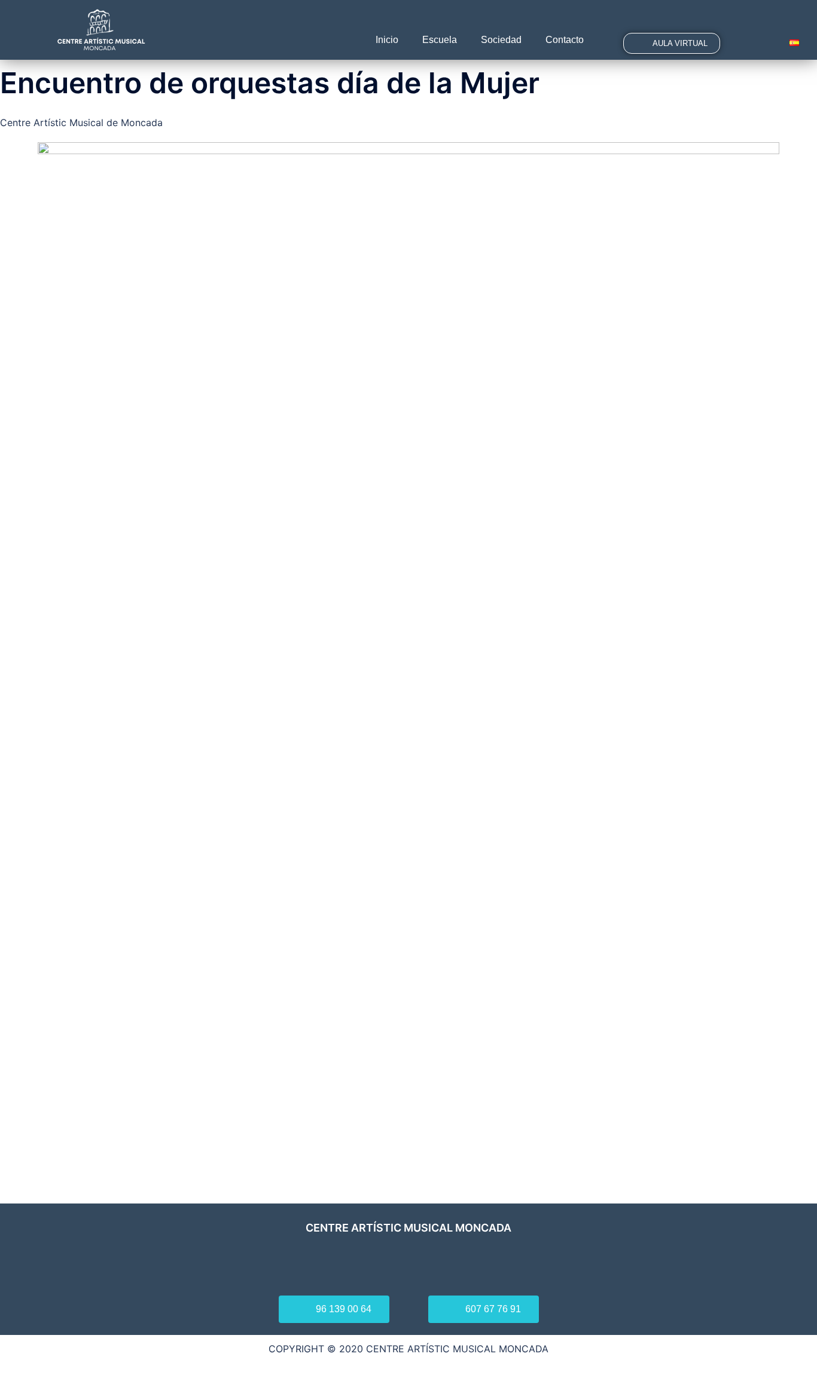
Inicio (387, 40)
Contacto (564, 40)
